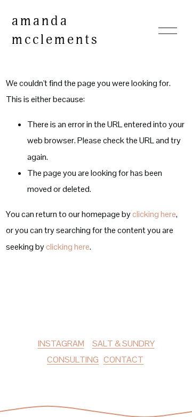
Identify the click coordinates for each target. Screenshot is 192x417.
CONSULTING (73, 359)
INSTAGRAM (61, 343)
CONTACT (123, 359)
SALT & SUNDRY (123, 343)
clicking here (154, 214)
